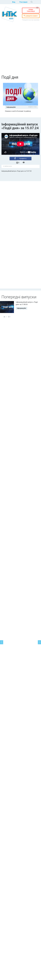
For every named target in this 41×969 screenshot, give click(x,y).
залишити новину (31, 16)
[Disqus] (20, 207)
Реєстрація (23, 2)
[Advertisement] (20, 51)
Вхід (13, 2)
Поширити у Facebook (22, 159)
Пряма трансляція (31, 10)
